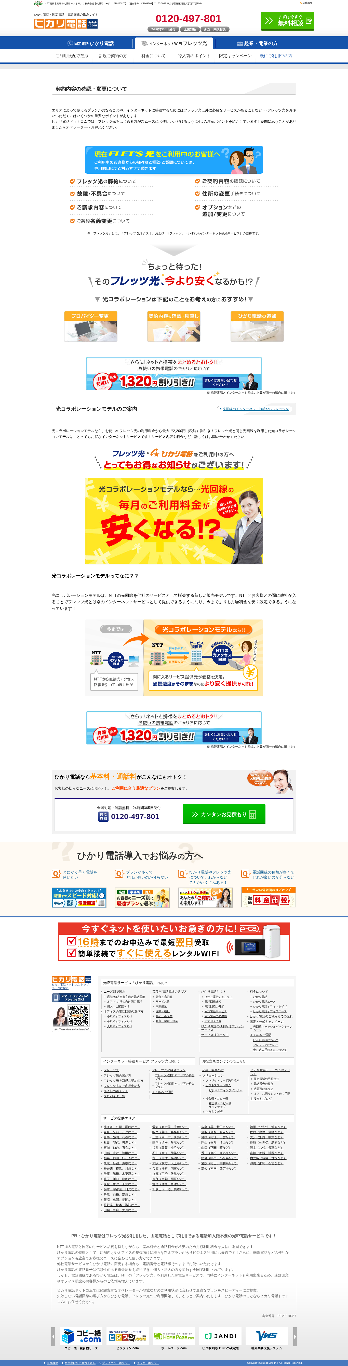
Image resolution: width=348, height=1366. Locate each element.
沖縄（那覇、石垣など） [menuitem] (267, 1163)
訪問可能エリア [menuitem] (263, 1088)
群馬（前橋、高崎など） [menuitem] (120, 1194)
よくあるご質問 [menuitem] (260, 1035)
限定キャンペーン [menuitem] (235, 56)
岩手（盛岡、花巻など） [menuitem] (120, 1137)
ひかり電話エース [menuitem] (264, 1001)
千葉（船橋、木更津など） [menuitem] (122, 1173)
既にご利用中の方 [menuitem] (276, 56)
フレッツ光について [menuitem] (265, 1044)
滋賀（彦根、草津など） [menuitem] (169, 1184)
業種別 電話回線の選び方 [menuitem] (169, 991)
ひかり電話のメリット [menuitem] (219, 996)
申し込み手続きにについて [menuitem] (270, 1049)
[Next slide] (295, 1336)
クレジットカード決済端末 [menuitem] (222, 1080)
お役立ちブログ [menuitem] (261, 1099)
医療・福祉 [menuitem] (163, 1011)
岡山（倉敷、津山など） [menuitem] (218, 1142)
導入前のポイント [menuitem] (194, 56)
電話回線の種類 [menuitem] (214, 1006)
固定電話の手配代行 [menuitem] (266, 1078)
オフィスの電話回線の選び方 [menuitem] (123, 1011)
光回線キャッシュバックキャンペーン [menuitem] (272, 1028)
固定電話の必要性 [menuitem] (216, 1016)
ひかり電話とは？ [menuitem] (213, 991)
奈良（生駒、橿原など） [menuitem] (169, 1179)
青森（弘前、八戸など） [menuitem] (120, 1132)
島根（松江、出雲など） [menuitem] (218, 1137)
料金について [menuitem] (153, 56)
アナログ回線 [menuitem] (213, 1020)
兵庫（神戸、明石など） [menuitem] (169, 1168)
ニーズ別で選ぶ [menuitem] (114, 991)
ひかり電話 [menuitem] (260, 996)
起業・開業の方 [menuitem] (213, 1070)
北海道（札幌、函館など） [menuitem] (122, 1127)
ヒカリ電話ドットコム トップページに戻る (70, 986)
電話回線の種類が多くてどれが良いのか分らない (273, 874)
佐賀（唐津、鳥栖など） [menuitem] (267, 1132)
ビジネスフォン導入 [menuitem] (218, 1085)
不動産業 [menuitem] (161, 1006)
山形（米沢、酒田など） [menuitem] (120, 1153)
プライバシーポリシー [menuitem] (116, 1362)
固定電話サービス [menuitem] (216, 1011)
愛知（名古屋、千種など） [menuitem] (170, 1127)
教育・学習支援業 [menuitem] (167, 1020)
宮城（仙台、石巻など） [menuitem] (120, 1147)
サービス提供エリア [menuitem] (215, 1035)
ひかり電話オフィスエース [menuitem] (270, 1011)
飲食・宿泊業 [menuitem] (164, 996)
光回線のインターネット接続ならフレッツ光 (256, 409)
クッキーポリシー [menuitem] (148, 1362)
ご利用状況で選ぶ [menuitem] (72, 56)
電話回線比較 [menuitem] (213, 1001)
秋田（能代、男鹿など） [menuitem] (120, 1142)
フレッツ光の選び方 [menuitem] (117, 1075)
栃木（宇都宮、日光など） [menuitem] (122, 1189)
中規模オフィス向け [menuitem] (119, 1021)
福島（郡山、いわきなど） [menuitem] (122, 1158)
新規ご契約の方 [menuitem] (113, 56)
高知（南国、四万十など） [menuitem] (219, 1168)
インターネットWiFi (178, 43)
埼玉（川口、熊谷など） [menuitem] (120, 1179)
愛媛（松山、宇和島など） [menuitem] (219, 1163)
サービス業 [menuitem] (163, 1001)
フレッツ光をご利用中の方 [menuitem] (122, 1086)
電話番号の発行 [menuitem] (263, 1083)
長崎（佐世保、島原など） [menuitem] (268, 1142)
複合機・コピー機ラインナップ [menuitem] (220, 1105)
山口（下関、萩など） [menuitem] (216, 1147)
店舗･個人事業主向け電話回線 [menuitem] (126, 996)
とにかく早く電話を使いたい (80, 874)
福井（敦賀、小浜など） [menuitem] (169, 1147)
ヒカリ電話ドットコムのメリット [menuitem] (270, 1072)
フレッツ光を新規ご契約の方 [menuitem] (123, 1080)
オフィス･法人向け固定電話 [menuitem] (124, 1001)
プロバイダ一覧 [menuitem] (114, 1096)
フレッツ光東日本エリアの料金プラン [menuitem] (174, 1077)
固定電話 (94, 43)
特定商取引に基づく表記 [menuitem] (80, 1362)
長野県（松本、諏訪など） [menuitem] (122, 1205)
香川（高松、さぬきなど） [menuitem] (219, 1153)
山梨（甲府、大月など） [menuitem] (120, 1210)
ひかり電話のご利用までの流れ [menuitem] (271, 1016)
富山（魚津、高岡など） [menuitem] (169, 1158)
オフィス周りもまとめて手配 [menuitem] (272, 1093)
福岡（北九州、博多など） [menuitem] (268, 1127)
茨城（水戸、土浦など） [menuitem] (120, 1184)
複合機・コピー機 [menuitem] (217, 1098)
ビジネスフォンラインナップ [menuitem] (226, 1092)
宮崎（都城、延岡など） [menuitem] (267, 1153)
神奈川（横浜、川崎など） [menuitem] (122, 1168)
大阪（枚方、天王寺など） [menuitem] (170, 1163)
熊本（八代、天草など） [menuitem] (267, 1147)
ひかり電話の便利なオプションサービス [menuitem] (222, 1028)
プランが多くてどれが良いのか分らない (147, 874)
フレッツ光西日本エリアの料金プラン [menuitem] (174, 1085)
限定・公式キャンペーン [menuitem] (267, 1021)
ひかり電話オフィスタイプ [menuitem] (270, 1006)
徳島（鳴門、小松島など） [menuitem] (219, 1158)
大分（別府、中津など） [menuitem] (267, 1137)
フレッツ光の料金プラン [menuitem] (168, 1070)
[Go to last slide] (53, 1336)
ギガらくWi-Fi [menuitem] (214, 1111)
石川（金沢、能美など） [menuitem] (169, 1153)
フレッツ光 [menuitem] (111, 1070)
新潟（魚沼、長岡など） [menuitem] (120, 1199)
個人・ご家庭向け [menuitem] (118, 1006)
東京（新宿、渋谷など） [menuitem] (120, 1163)
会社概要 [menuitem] (307, 3)
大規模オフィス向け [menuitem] (119, 1026)
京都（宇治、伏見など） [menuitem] (169, 1173)
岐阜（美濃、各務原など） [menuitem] (170, 1132)
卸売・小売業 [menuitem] (164, 1016)
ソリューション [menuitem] (213, 1075)
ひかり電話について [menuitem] (265, 1040)
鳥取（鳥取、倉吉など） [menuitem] (218, 1132)
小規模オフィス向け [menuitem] (119, 1016)
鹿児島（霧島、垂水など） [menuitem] (268, 1158)
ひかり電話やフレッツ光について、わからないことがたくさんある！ (210, 877)
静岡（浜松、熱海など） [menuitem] (169, 1142)
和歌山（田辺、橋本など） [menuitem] (170, 1189)
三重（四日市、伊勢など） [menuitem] (170, 1137)
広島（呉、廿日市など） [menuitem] (218, 1127)
